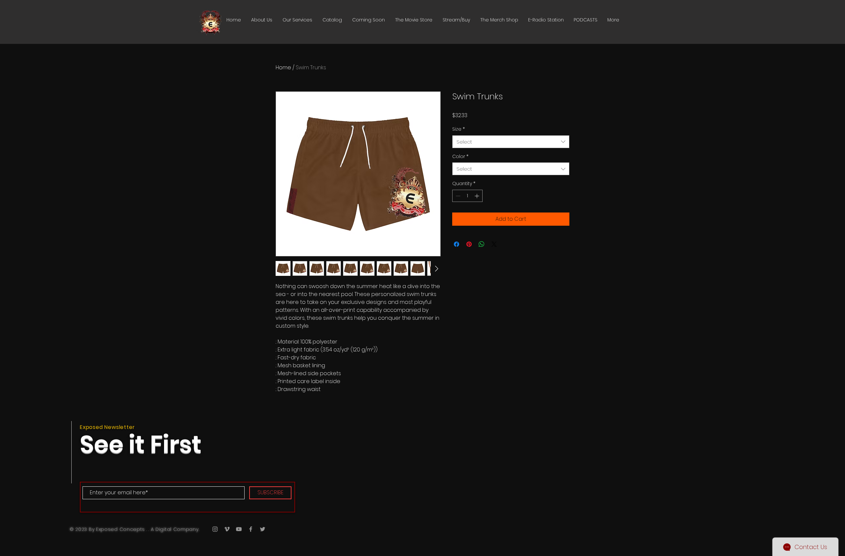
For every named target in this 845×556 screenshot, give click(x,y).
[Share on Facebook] (456, 244)
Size (458, 129)
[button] (332, 20)
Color (460, 156)
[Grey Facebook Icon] (250, 529)
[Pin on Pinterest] (469, 244)
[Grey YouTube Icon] (238, 529)
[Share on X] (494, 244)
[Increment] (477, 196)
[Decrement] (457, 196)
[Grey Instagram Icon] (215, 529)
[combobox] (510, 141)
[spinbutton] (467, 196)
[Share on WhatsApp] (482, 244)
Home (283, 67)
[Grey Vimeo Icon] (226, 529)
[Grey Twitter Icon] (262, 529)
